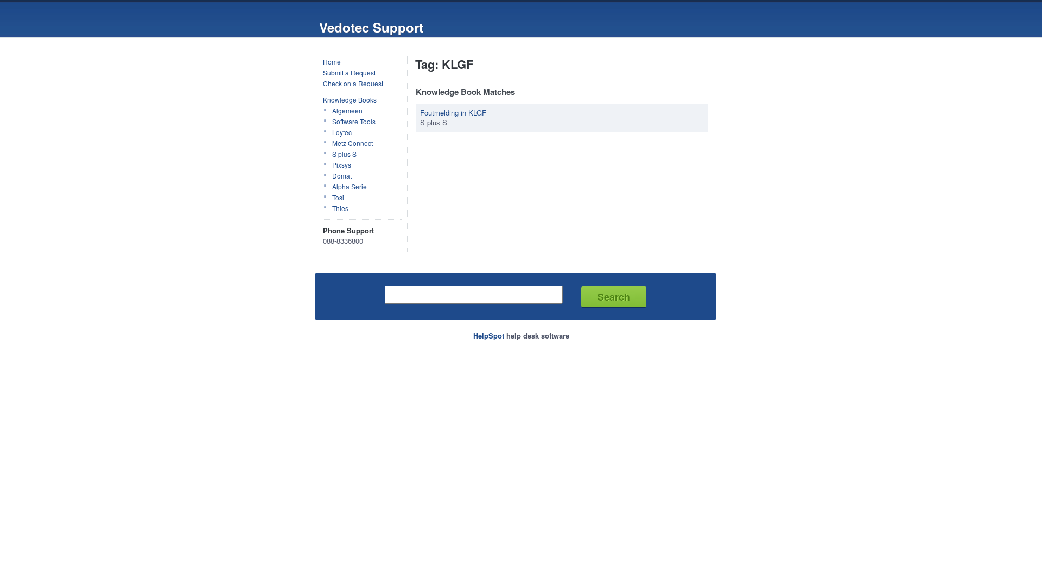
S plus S (344, 153)
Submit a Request (349, 72)
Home (332, 61)
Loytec (342, 132)
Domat (342, 175)
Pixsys (341, 164)
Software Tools (354, 121)
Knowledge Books (350, 99)
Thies (340, 208)
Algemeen (347, 110)
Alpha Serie (349, 186)
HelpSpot (488, 335)
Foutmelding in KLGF (453, 112)
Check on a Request (353, 83)
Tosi (338, 197)
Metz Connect (352, 143)
